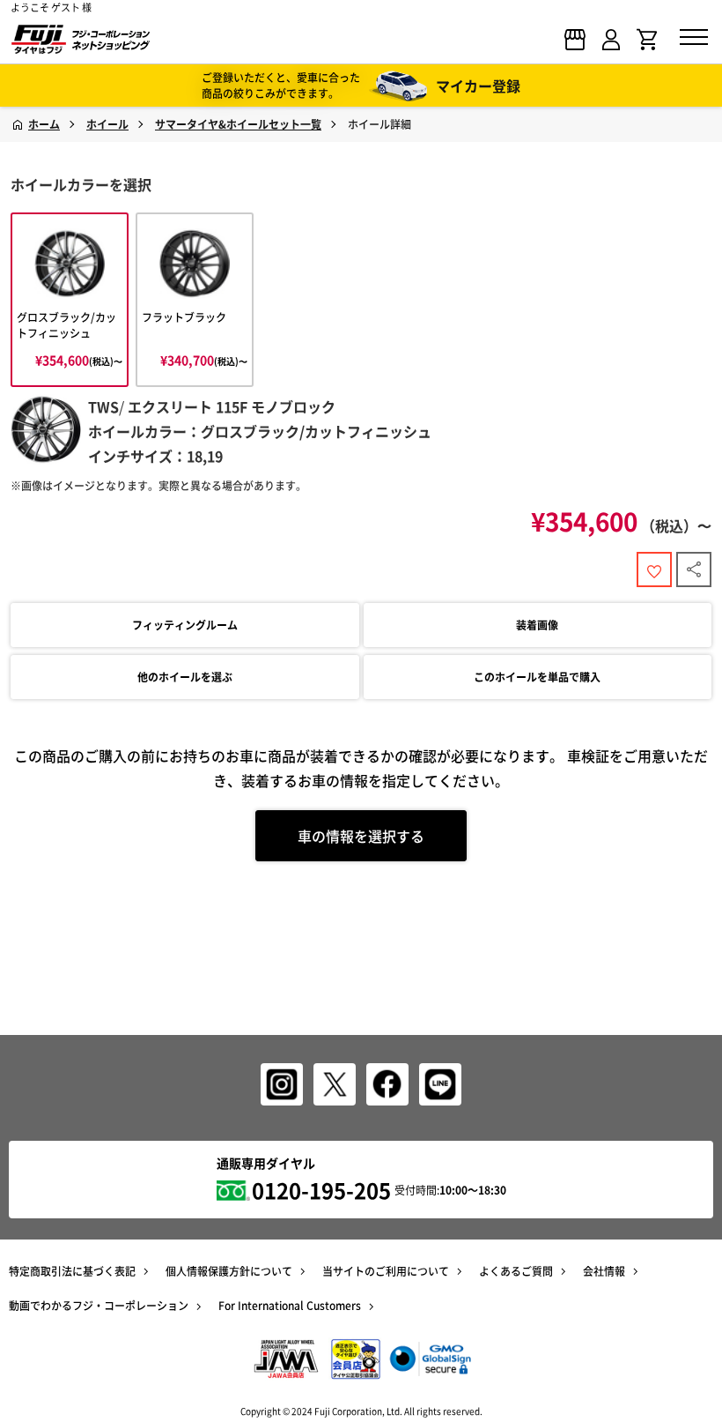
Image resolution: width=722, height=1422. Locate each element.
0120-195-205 (321, 1190)
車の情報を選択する (361, 835)
